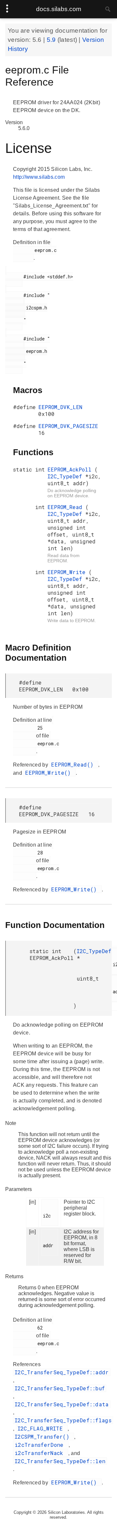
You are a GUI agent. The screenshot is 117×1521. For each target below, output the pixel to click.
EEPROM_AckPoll (71, 469)
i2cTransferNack (41, 1452)
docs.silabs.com (58, 9)
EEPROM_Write (68, 572)
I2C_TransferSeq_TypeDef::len (60, 1461)
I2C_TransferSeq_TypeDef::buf (60, 1388)
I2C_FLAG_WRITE (42, 1428)
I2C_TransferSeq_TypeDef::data (62, 1404)
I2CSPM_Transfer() (43, 1436)
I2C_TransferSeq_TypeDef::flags (63, 1420)
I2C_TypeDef (66, 476)
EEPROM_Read (66, 507)
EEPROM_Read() (74, 764)
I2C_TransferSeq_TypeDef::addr (62, 1372)
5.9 (52, 39)
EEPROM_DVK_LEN (60, 407)
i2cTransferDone (41, 1444)
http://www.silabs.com (39, 177)
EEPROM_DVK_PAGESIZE (68, 425)
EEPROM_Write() (49, 772)
